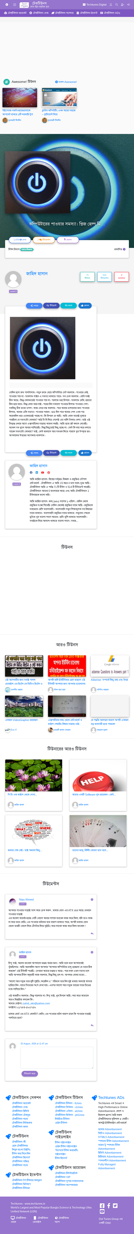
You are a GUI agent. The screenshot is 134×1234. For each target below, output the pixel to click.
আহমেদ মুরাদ (102, 730)
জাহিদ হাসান (37, 273)
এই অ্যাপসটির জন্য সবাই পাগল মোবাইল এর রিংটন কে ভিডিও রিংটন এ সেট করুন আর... (23, 683)
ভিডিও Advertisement (110, 1133)
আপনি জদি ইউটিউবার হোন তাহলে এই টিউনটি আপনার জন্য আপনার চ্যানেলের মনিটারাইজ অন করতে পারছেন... (66, 683)
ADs (112, 13)
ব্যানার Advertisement (110, 1129)
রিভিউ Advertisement (109, 1152)
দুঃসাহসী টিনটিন (14, 120)
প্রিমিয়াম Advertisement (110, 1156)
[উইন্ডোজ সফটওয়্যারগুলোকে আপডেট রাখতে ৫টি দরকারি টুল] (19, 97)
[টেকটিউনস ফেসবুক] (102, 1206)
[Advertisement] (67, 54)
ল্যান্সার (64, 13)
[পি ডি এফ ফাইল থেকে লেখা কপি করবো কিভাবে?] (33, 775)
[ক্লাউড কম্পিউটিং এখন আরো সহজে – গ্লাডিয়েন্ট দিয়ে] (59, 97)
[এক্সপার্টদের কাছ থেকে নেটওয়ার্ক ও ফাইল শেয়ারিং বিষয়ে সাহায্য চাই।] (67, 706)
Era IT (14, 730)
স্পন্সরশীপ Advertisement (112, 1160)
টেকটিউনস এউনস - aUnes (69, 1111)
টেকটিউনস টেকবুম (21, 1115)
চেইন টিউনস (61, 1122)
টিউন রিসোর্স (61, 1158)
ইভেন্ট (88, 13)
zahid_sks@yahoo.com (36, 1003)
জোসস (86, 305)
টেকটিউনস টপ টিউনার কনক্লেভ (27, 1180)
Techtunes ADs (111, 1097)
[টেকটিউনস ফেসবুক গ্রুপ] (108, 1206)
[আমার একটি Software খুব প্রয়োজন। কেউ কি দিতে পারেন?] (98, 775)
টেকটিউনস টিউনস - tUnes (68, 1103)
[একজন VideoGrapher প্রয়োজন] (24, 706)
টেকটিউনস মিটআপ (21, 1184)
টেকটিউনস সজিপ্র (20, 1161)
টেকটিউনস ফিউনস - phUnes (69, 1115)
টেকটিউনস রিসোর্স (21, 1157)
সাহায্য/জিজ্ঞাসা (26, 249)
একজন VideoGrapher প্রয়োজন (21, 720)
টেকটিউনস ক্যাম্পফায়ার (66, 1185)
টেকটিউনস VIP (62, 1177)
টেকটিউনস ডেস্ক (20, 1107)
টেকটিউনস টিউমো (21, 1188)
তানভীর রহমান (17, 689)
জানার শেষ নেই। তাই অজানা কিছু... (25, 850)
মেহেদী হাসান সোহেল (62, 730)
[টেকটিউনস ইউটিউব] (102, 1212)
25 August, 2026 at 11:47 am (34, 1043)
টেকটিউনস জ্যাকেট (21, 1103)
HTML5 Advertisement (111, 1137)
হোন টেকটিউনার (20, 1145)
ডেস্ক (41, 13)
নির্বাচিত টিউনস (62, 1119)
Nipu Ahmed (26, 899)
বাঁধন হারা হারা (59, 689)
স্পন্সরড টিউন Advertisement (113, 1141)
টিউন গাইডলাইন (63, 1142)
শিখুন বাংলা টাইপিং (21, 1149)
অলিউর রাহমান (103, 689)
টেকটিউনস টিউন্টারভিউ (66, 1173)
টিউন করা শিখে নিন (21, 1153)
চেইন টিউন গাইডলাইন (66, 1146)
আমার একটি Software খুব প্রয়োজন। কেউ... (94, 794)
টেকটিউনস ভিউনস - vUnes (69, 1107)
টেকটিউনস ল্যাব (20, 1119)
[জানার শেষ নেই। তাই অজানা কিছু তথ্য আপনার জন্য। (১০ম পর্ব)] (33, 831)
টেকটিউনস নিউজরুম (22, 1122)
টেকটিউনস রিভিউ (20, 1111)
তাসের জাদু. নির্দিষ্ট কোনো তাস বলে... (90, 850)
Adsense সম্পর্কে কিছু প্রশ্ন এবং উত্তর (109, 680)
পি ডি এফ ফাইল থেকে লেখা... (22, 794)
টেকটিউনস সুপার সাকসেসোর (69, 1181)
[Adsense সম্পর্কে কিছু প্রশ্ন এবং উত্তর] (110, 666)
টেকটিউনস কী (19, 1141)
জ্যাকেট (17, 13)
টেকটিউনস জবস (20, 1126)
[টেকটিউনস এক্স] (115, 1206)
